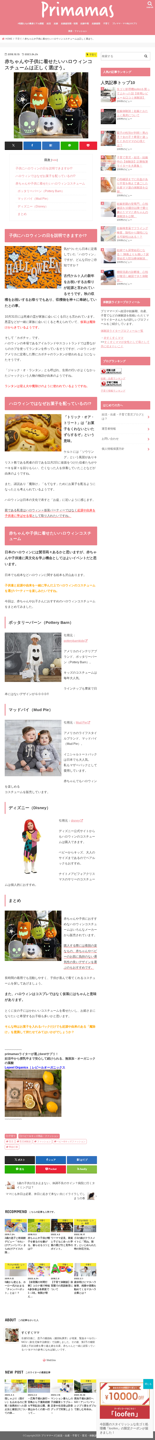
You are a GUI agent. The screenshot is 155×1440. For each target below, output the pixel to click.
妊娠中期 (85, 23)
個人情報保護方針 (113, 448)
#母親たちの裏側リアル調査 (31, 23)
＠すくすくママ (113, 337)
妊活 (49, 23)
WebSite (51, 1360)
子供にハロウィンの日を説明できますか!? (44, 168)
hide (54, 159)
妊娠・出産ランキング (113, 378)
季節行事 (13, 1147)
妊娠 (56, 23)
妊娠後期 (96, 23)
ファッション (44, 1141)
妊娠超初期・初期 (69, 23)
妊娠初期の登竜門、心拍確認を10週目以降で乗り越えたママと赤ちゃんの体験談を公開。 (132, 210)
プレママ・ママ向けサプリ (124, 23)
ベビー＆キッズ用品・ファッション (40, 1136)
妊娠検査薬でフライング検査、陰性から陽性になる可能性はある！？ (132, 232)
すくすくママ (30, 1332)
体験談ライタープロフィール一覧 (122, 330)
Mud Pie (81, 722)
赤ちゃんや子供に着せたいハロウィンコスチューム (50, 183)
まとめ (22, 214)
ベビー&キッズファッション (71, 1141)
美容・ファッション (77, 31)
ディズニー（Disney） (33, 206)
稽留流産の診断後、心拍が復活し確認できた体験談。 (132, 276)
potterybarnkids (74, 640)
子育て (106, 23)
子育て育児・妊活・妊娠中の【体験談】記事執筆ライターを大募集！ (132, 161)
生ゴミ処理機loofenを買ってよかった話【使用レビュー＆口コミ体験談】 (133, 93)
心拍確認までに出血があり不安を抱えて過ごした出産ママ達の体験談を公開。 (132, 185)
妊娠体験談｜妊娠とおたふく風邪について (132, 113)
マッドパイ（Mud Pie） (34, 198)
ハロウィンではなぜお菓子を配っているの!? (45, 176)
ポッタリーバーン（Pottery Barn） (41, 191)
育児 (11, 1141)
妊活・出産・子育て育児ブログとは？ (123, 416)
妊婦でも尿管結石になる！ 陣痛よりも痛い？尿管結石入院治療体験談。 (133, 254)
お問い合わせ (110, 438)
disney (75, 820)
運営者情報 (109, 428)
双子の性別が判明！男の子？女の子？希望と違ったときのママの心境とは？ (132, 139)
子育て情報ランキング (113, 390)
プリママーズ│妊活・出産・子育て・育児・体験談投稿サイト (75, 1435)
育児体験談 (25, 1141)
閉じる (148, 1384)
